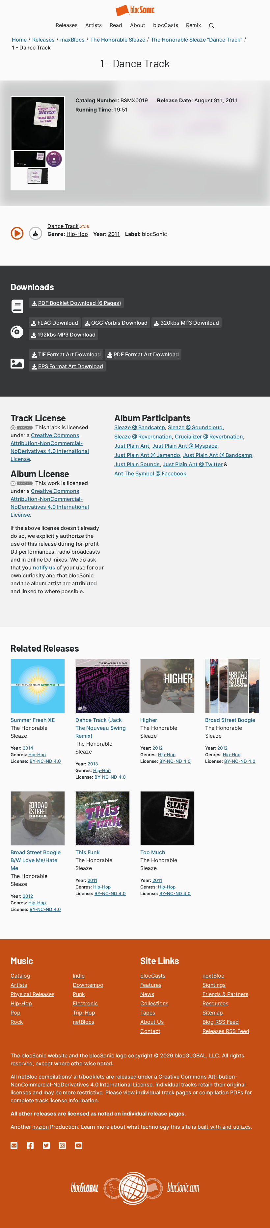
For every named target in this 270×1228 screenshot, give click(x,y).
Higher (148, 720)
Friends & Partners (225, 994)
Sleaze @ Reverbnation (143, 436)
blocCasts (152, 975)
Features (150, 985)
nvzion (40, 1126)
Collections (154, 1003)
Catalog (20, 975)
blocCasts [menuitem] (165, 25)
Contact (150, 1031)
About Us (152, 1021)
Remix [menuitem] (193, 25)
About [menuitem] (137, 25)
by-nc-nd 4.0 (45, 761)
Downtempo (88, 985)
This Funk (87, 852)
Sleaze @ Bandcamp (139, 427)
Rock (17, 1021)
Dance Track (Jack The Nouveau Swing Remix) (100, 728)
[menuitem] (211, 25)
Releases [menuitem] (66, 25)
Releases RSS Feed (225, 1031)
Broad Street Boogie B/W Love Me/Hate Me (36, 860)
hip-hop (77, 234)
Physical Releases (32, 994)
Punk (79, 994)
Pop (15, 1012)
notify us (44, 567)
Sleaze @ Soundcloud (195, 427)
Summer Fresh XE (33, 720)
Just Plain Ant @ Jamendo (147, 455)
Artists (19, 985)
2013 (93, 763)
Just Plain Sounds (137, 464)
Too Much (152, 852)
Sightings (214, 985)
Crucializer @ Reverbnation (209, 436)
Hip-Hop (21, 1003)
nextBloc (213, 975)
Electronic (85, 1003)
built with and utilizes (224, 1126)
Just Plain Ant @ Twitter (193, 464)
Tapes (147, 1012)
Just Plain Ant (131, 445)
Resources (215, 1003)
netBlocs (83, 1021)
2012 (157, 748)
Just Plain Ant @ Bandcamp (217, 455)
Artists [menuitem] (93, 25)
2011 (114, 234)
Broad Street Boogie (230, 720)
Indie (79, 975)
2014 (28, 748)
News (147, 994)
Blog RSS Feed (220, 1021)
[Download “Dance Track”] (35, 233)
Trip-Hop (84, 1012)
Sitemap (212, 1012)
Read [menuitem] (116, 25)
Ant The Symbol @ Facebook (150, 473)
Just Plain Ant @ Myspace (184, 445)
